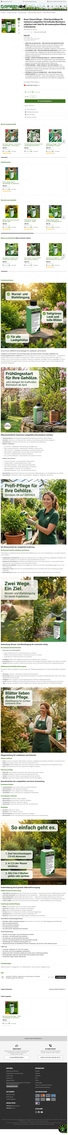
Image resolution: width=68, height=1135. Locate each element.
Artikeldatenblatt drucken (32, 112)
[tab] (4, 158)
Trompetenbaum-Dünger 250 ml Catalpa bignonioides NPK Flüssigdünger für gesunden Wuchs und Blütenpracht (33, 144)
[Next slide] (14, 26)
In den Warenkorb (45, 101)
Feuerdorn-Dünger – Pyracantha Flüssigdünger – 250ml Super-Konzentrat (12, 144)
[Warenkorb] (60, 6)
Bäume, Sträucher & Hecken (23, 238)
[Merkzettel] (56, 6)
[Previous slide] (4, 142)
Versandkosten (36, 38)
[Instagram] (36, 1112)
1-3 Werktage (37, 92)
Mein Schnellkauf (31, 114)
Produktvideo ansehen (32, 85)
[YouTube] (42, 1112)
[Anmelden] (52, 6)
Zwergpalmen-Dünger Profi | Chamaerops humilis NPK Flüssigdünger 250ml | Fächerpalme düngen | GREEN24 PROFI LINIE (12, 258)
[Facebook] (39, 1112)
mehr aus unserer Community (56, 989)
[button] (18, 19)
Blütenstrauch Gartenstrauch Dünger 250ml (11, 220)
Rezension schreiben (39, 32)
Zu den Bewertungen (16, 1057)
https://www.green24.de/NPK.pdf (52, 921)
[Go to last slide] (4, 26)
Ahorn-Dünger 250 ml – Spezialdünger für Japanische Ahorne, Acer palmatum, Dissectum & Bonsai (11, 182)
